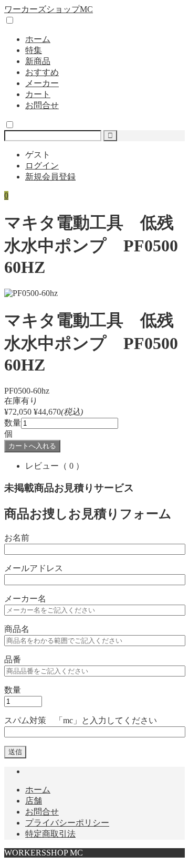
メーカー (42, 83)
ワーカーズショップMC (48, 9)
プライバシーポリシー (67, 822)
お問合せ (42, 105)
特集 (33, 50)
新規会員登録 (50, 176)
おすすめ (42, 72)
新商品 (37, 61)
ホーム (37, 39)
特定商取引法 (50, 833)
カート (37, 94)
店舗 (33, 800)
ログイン (42, 165)
